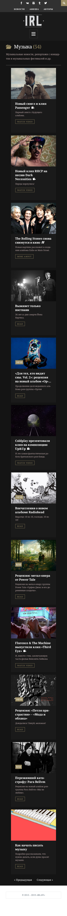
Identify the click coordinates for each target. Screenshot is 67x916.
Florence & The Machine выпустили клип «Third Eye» (33, 647)
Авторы (48, 9)
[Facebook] (21, 3)
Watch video (25, 121)
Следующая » (45, 879)
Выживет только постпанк (28, 308)
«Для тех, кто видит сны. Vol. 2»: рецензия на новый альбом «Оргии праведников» (31, 379)
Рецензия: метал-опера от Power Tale (32, 578)
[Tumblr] (40, 3)
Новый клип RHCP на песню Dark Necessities (31, 175)
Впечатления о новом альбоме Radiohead (31, 510)
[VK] (27, 3)
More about (24, 256)
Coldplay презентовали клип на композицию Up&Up (32, 445)
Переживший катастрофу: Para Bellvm (30, 780)
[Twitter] (46, 3)
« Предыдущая (23, 879)
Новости (19, 9)
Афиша (34, 9)
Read (20, 324)
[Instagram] (34, 3)
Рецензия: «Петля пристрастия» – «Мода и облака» (32, 714)
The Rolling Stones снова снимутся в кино (33, 240)
